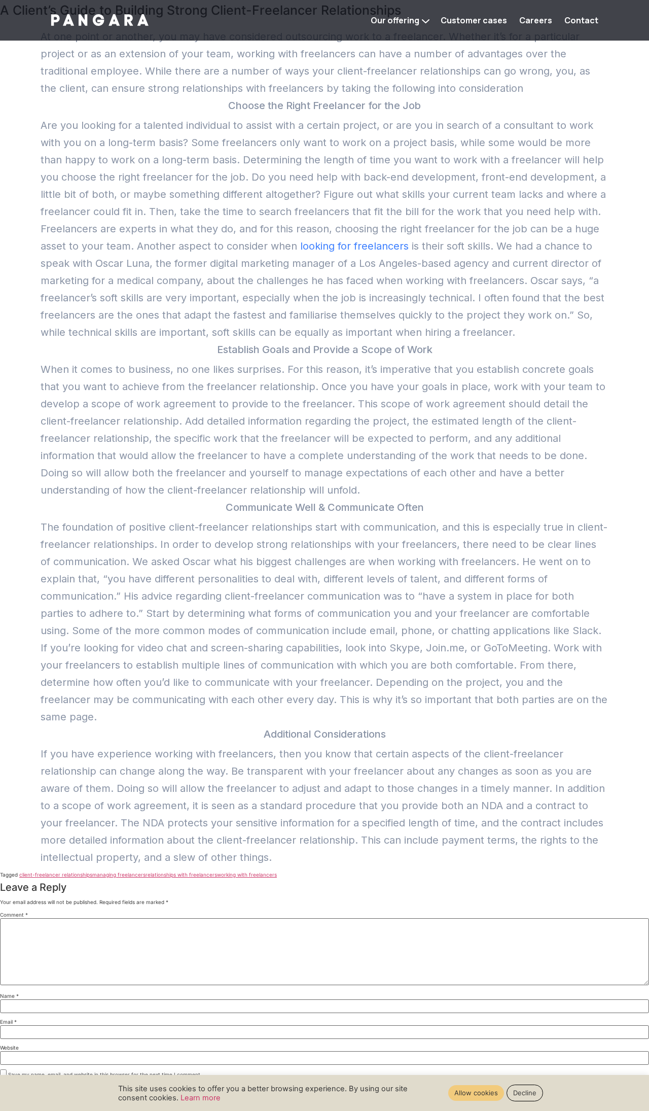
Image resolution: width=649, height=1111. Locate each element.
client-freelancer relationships (55, 875)
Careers (535, 20)
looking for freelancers (354, 246)
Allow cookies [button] (476, 1093)
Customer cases (474, 20)
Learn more (201, 1097)
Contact (581, 20)
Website (9, 1047)
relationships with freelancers (181, 875)
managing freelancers (119, 875)
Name (9, 995)
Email (8, 1021)
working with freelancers (247, 875)
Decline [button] (524, 1093)
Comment (14, 914)
